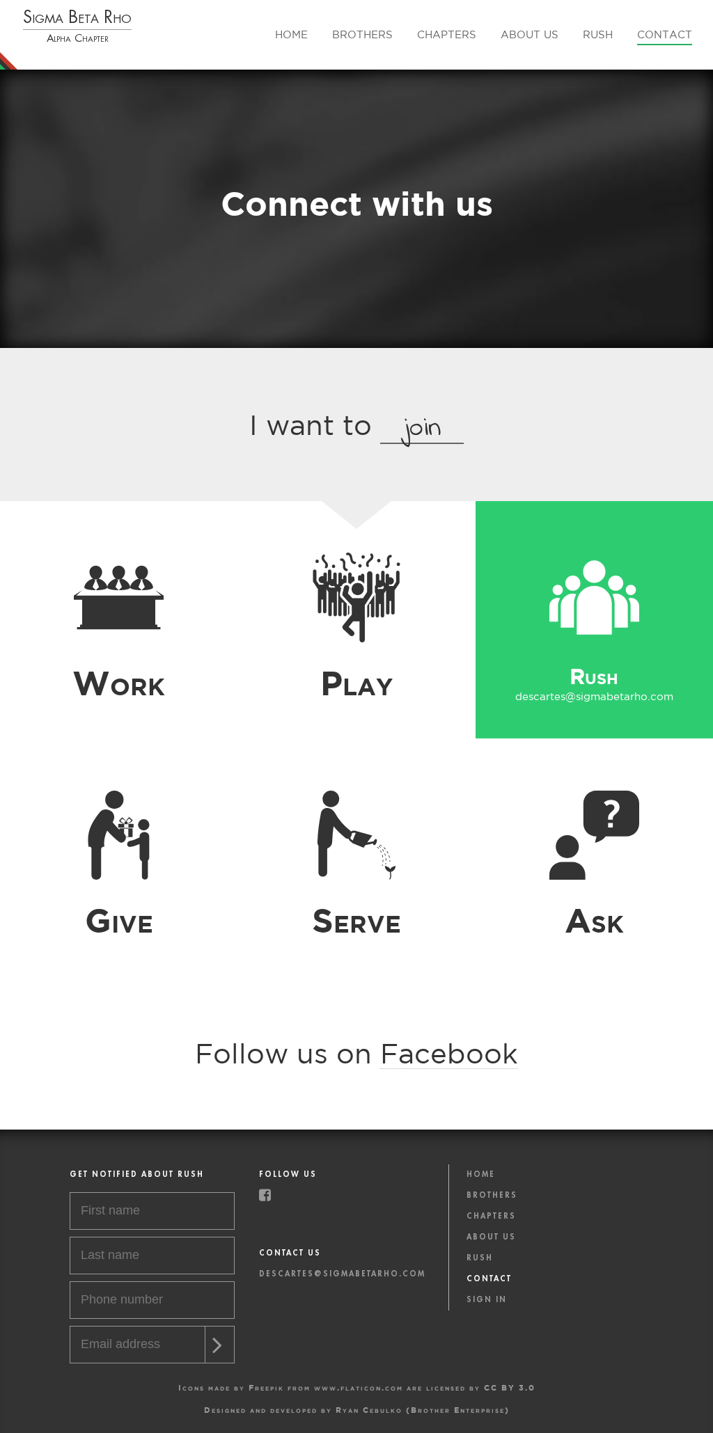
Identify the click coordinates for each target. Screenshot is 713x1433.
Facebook (449, 1053)
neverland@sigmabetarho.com (118, 696)
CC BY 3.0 (509, 1387)
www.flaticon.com (358, 1387)
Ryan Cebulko (369, 1409)
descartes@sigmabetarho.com (356, 696)
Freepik (266, 1387)
